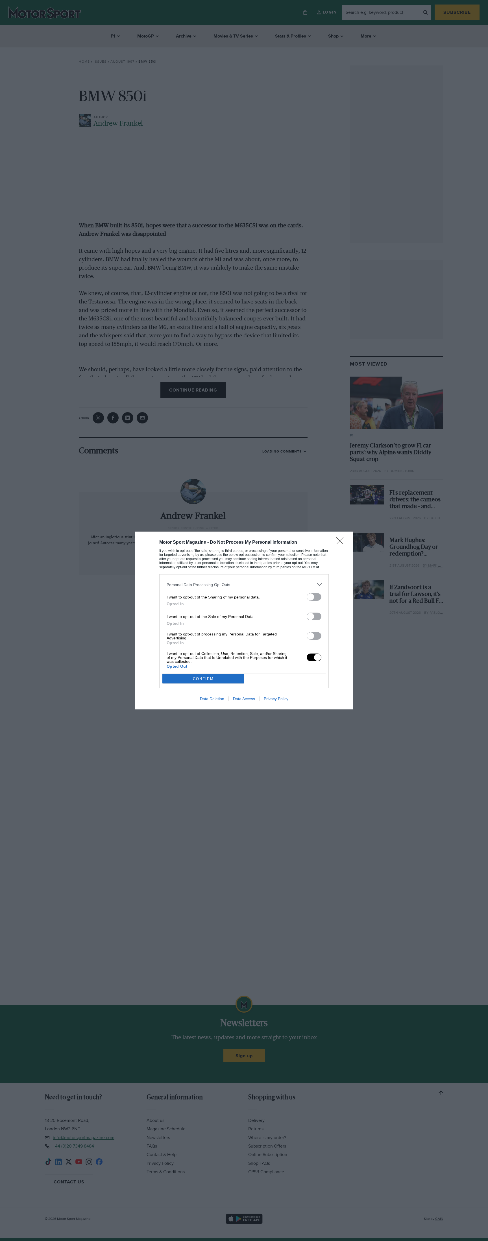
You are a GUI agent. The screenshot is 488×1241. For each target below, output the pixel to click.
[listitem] (244, 584)
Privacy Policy (276, 698)
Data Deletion (212, 698)
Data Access (244, 698)
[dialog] (244, 620)
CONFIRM (203, 679)
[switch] (314, 597)
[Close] (341, 542)
